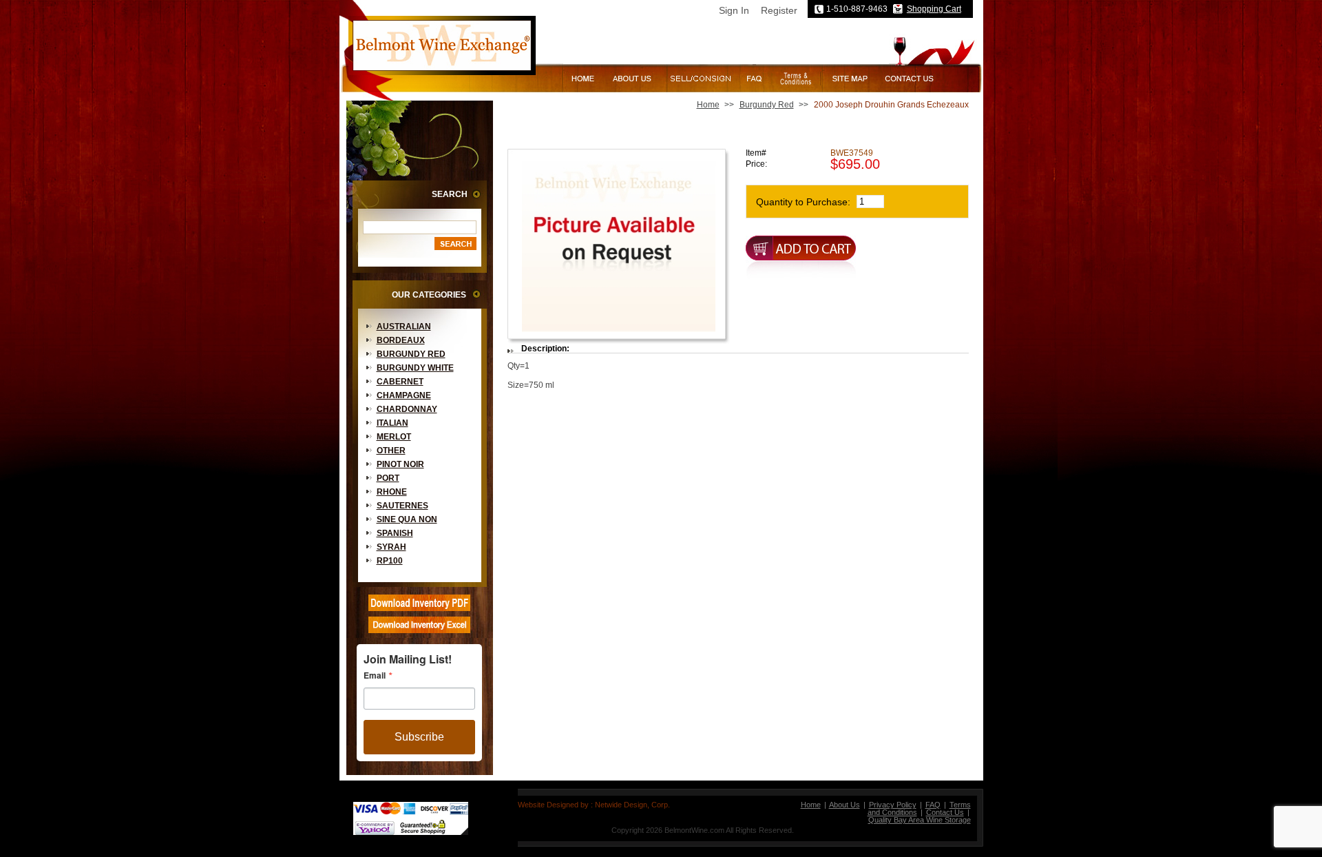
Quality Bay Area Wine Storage (919, 820)
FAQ (933, 805)
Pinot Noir (400, 464)
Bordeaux (401, 340)
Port (388, 478)
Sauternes (402, 505)
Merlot (394, 437)
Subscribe (419, 737)
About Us (844, 805)
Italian (392, 423)
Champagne (404, 395)
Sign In (734, 10)
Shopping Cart (934, 9)
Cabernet (400, 381)
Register (779, 10)
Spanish (395, 533)
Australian (404, 326)
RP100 (390, 561)
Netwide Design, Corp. (632, 805)
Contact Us (945, 812)
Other (391, 450)
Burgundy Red (411, 354)
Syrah (391, 547)
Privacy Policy (892, 805)
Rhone (392, 492)
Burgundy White (415, 368)
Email (375, 675)
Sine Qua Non (407, 519)
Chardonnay (407, 409)
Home (708, 105)
